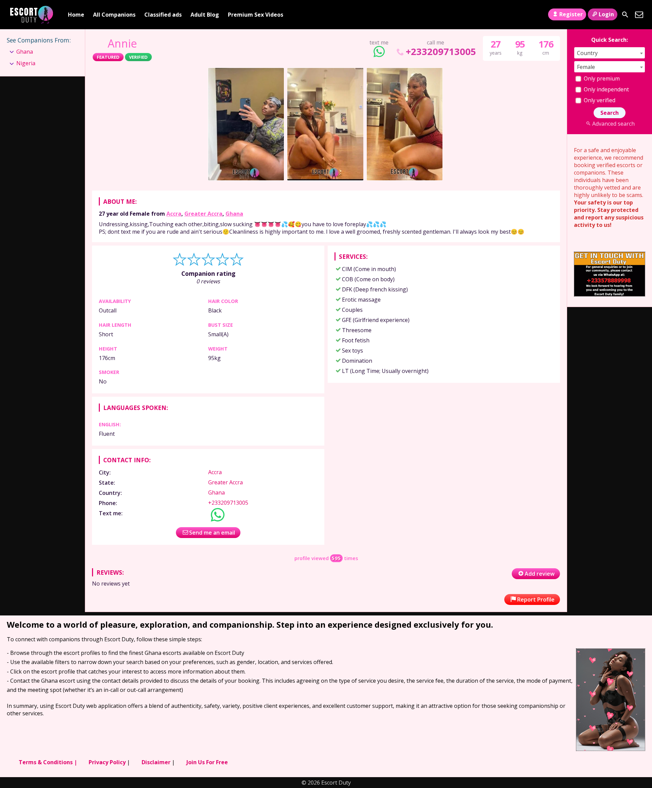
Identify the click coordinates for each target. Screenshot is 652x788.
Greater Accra (203, 213)
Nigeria (25, 63)
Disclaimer (156, 762)
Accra (173, 213)
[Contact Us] (639, 14)
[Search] (625, 14)
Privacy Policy (107, 762)
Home (76, 14)
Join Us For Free (207, 762)
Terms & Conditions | (48, 762)
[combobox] (609, 53)
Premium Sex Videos (255, 14)
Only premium (601, 78)
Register (571, 14)
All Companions (114, 14)
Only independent (605, 89)
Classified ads (163, 14)
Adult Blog (205, 14)
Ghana (234, 213)
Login (606, 14)
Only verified (598, 100)
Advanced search (613, 123)
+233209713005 (441, 51)
